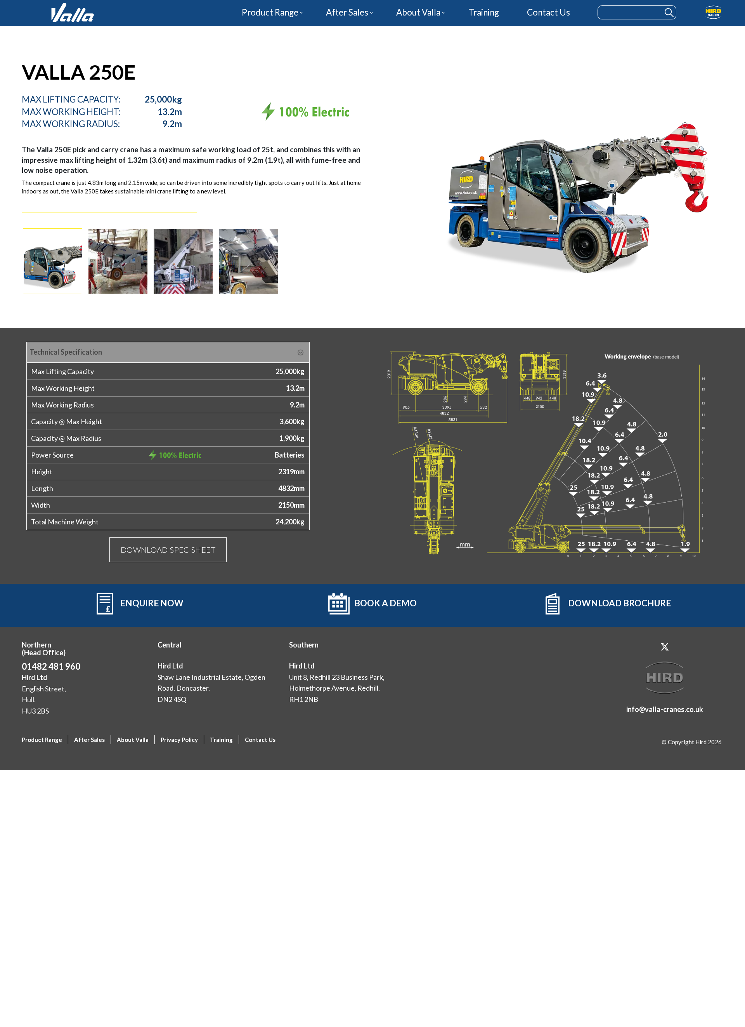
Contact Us (548, 12)
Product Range (270, 12)
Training (483, 12)
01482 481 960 (51, 666)
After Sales (347, 12)
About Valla (418, 12)
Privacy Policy (179, 739)
